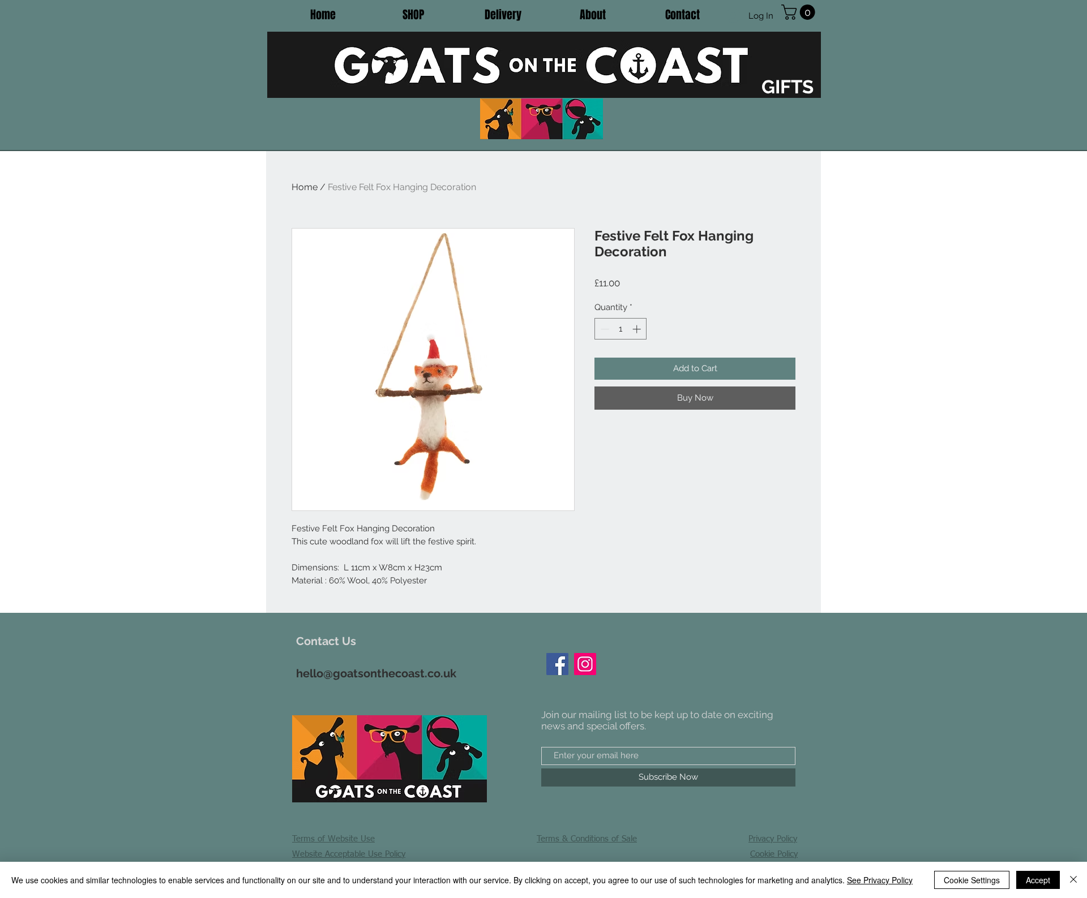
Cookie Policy (774, 854)
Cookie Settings (972, 880)
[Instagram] (585, 664)
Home (305, 187)
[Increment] (637, 329)
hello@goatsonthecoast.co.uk (376, 673)
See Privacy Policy (880, 880)
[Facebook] (557, 664)
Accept (1038, 880)
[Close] (1073, 880)
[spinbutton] (620, 329)
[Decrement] (603, 329)
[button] (800, 12)
